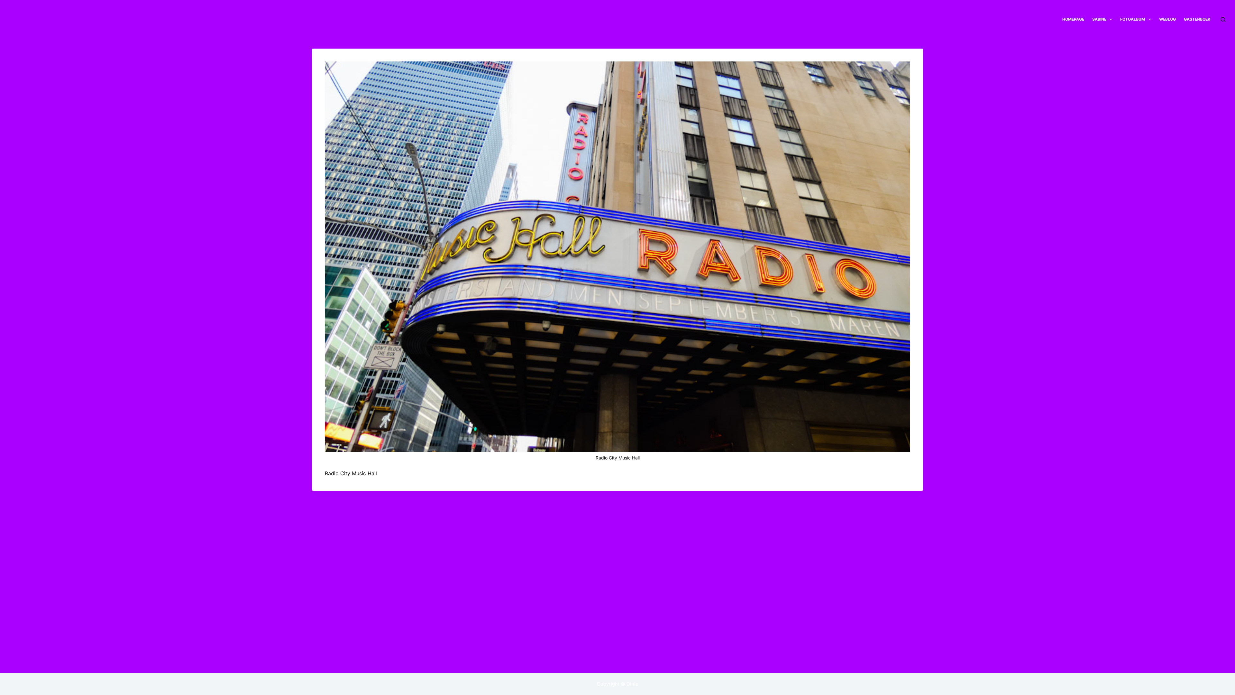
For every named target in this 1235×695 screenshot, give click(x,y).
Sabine (1099, 19)
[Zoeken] (1223, 19)
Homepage (1073, 19)
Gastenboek (1197, 19)
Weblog (1167, 19)
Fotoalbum (1132, 19)
